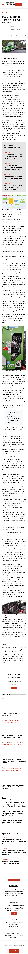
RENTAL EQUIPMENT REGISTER (14, 933)
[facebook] (8, 35)
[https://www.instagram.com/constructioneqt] (11, 926)
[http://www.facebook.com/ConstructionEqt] (9, 926)
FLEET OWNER (19, 935)
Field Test (4, 12)
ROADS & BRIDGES (9, 935)
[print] (25, 35)
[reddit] (16, 35)
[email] (19, 35)
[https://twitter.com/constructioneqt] (16, 926)
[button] (3, 4)
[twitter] (14, 35)
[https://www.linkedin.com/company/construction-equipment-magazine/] (13, 926)
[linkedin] (11, 35)
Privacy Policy (16, 946)
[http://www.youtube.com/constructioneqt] (18, 926)
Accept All (14, 950)
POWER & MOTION (14, 937)
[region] (14, 947)
